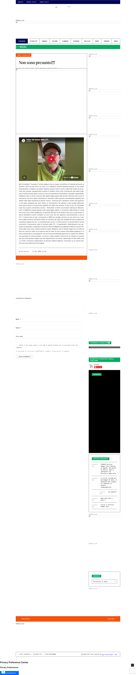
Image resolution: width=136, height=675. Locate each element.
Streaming (21, 41)
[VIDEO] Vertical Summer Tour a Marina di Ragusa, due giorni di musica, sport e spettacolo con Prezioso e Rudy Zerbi (56, 47)
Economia (65, 41)
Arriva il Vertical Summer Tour (107, 505)
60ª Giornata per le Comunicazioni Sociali (101, 431)
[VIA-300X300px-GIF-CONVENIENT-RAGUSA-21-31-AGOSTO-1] (104, 56)
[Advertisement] (51, 278)
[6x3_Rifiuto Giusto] (104, 118)
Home (19, 55)
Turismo (106, 41)
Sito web (19, 336)
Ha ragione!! (112, 492)
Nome (18, 319)
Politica (87, 41)
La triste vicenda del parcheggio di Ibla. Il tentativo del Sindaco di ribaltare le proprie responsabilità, (104, 387)
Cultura (55, 41)
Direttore (25, 251)
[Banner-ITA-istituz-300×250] (104, 516)
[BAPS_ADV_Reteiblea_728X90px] (68, 22)
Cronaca (44, 41)
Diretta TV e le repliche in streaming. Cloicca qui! (102, 354)
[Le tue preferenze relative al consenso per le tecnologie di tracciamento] (3, 672)
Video (116, 41)
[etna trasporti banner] (104, 91)
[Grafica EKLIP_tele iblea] (104, 136)
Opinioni (76, 41)
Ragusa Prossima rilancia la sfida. (103, 443)
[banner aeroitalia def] (104, 171)
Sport (97, 41)
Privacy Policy (31, 2)
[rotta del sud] (104, 205)
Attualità (33, 41)
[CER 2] (104, 231)
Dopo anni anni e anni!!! (107, 499)
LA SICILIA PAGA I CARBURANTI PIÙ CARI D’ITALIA (102, 419)
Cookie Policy (44, 2)
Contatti (20, 2)
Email (19, 328)
